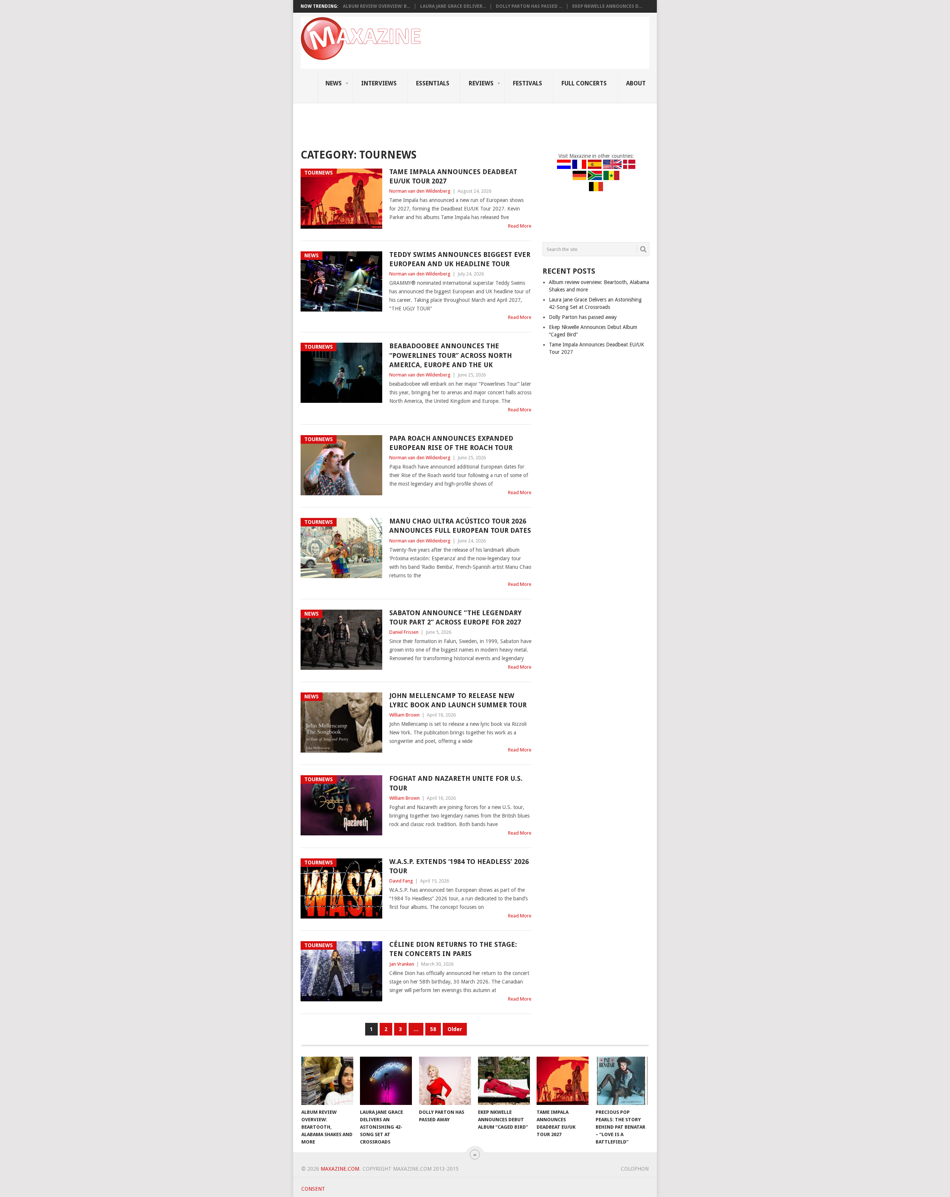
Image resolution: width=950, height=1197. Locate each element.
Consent (313, 1189)
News (333, 83)
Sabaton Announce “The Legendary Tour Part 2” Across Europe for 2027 (455, 617)
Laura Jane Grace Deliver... (453, 6)
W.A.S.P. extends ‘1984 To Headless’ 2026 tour (459, 866)
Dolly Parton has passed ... (529, 6)
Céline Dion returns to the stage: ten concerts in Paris (453, 949)
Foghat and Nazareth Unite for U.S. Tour (455, 783)
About (636, 83)
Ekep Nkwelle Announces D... (607, 6)
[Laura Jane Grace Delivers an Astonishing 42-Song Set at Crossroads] (386, 1081)
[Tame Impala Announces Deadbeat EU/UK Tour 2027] (563, 1081)
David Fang (401, 881)
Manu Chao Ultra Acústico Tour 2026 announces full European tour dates (460, 525)
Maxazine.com (340, 1169)
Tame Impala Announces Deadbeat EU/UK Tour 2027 (453, 176)
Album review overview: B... (376, 6)
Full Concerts (584, 83)
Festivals (527, 83)
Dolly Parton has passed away (583, 317)
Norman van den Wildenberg (420, 191)
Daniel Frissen (404, 632)
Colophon (635, 1169)
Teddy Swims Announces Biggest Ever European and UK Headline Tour (459, 259)
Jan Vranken (401, 964)
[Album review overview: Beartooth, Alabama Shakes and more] (327, 1081)
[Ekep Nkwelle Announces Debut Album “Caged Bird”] (504, 1081)
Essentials (432, 83)
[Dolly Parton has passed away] (445, 1081)
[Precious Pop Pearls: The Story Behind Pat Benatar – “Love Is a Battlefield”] (622, 1081)
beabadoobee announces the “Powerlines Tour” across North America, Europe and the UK (450, 355)
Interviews (379, 83)
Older (455, 1029)
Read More (519, 226)
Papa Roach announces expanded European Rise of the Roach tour (451, 442)
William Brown (404, 715)
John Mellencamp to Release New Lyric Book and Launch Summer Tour (458, 700)
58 (433, 1029)
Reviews (481, 83)
